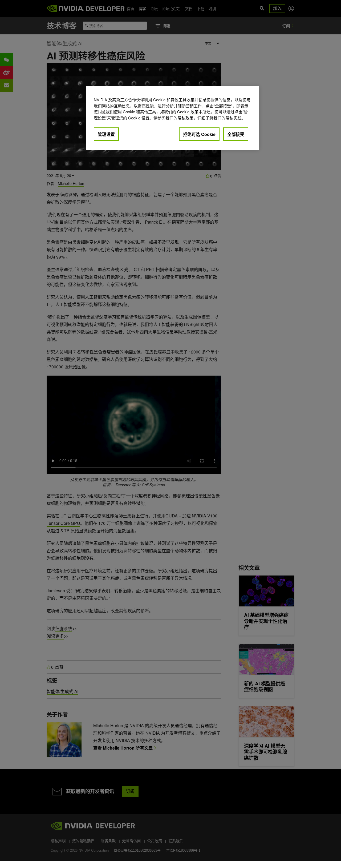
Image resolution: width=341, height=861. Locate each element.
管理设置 (106, 134)
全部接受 (235, 134)
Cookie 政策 (187, 111)
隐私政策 (185, 117)
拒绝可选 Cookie (199, 134)
